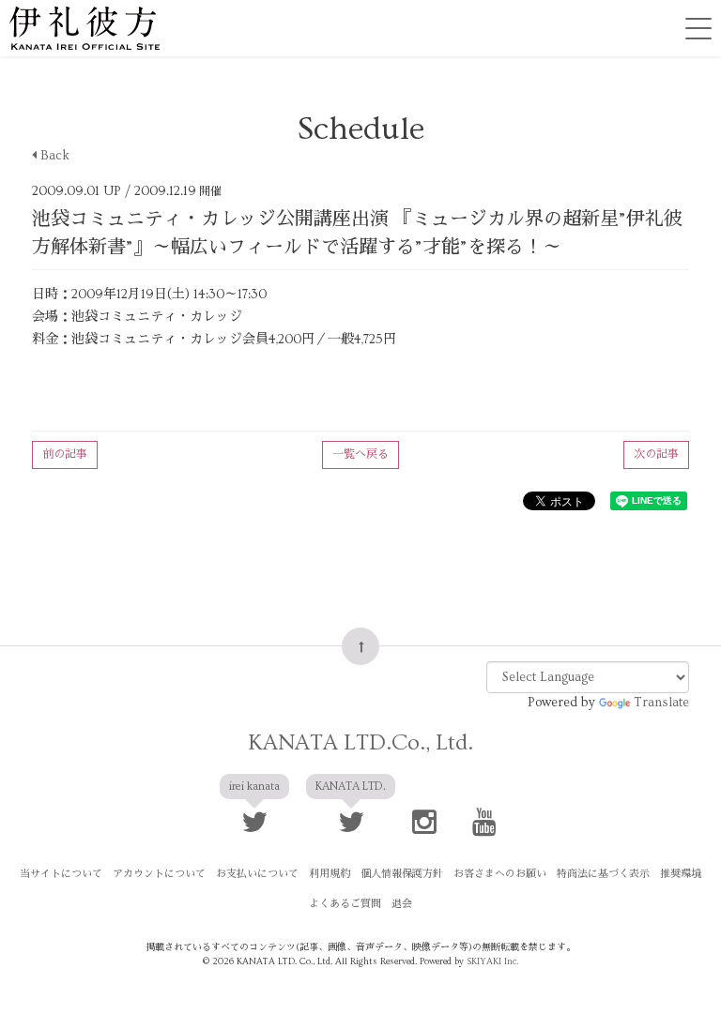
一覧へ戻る (360, 454)
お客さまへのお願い (499, 874)
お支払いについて (257, 874)
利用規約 (329, 874)
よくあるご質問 (345, 904)
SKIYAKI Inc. (492, 961)
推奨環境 (680, 874)
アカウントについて (159, 874)
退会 (401, 904)
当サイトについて (61, 874)
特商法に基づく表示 (603, 874)
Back (53, 155)
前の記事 (64, 454)
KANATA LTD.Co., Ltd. (360, 742)
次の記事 (656, 454)
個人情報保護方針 (401, 874)
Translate (661, 702)
